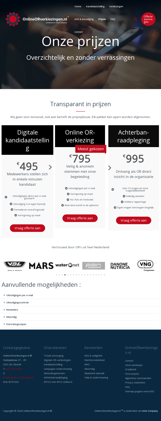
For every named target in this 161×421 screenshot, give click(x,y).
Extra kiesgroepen (16, 324)
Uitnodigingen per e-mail (19, 295)
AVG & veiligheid (93, 355)
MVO (87, 364)
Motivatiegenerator (54, 373)
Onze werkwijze (134, 365)
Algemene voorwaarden (138, 378)
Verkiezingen (116, 6)
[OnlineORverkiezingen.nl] (37, 18)
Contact (79, 31)
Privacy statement (135, 382)
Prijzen (102, 19)
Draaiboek (130, 369)
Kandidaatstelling (95, 6)
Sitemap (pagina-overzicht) (139, 391)
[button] (135, 19)
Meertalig (11, 316)
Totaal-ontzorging (54, 355)
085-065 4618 (14, 368)
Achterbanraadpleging (56, 377)
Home (78, 6)
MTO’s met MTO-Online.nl (58, 381)
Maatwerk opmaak (94, 373)
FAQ (113, 19)
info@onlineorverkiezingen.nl (18, 377)
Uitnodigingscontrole (17, 302)
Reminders (12, 309)
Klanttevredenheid (94, 360)
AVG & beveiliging (84, 19)
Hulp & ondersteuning (96, 377)
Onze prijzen (132, 373)
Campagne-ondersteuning (58, 368)
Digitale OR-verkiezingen (57, 360)
